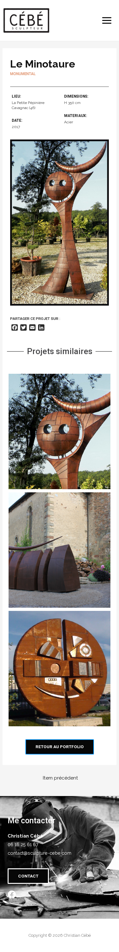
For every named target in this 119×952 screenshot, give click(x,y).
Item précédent (60, 778)
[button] (59, 746)
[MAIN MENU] (107, 20)
